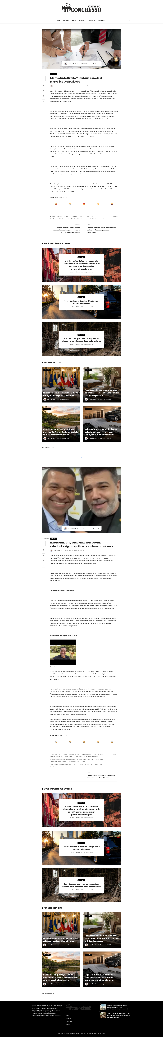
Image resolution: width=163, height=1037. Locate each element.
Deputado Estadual (86, 754)
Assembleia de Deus (55, 754)
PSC (74, 764)
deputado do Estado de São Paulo (71, 754)
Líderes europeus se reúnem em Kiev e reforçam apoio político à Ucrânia (60, 394)
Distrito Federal (68, 756)
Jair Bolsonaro (99, 759)
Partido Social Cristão (73, 761)
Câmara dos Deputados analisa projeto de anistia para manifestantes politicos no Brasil (117, 1007)
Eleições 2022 (78, 756)
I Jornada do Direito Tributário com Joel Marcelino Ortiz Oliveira (101, 776)
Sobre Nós (101, 21)
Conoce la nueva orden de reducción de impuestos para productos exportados (101, 230)
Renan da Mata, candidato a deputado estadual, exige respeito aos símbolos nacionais (66, 230)
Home (58, 21)
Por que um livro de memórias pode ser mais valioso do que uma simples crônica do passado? (102, 393)
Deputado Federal (98, 754)
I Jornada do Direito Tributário (75, 219)
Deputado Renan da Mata (56, 756)
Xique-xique (53, 766)
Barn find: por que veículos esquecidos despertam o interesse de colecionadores (81, 339)
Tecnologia (91, 21)
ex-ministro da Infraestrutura (91, 756)
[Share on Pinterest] (43, 96)
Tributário (103, 219)
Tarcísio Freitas (98, 764)
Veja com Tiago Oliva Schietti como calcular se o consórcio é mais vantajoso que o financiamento (101, 432)
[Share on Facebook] (43, 86)
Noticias (66, 21)
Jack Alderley (74, 64)
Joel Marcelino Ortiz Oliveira (91, 219)
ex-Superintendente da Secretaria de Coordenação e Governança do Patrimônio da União (71, 759)
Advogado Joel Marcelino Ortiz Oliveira (59, 216)
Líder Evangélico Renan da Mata (58, 761)
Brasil (73, 21)
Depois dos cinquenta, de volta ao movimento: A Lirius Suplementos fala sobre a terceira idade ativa (60, 432)
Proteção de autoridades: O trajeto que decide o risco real (82, 302)
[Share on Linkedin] (43, 102)
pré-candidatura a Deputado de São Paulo (60, 764)
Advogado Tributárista (77, 216)
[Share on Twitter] (43, 91)
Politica (81, 21)
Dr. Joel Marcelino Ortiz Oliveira (57, 219)
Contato (68, 1018)
